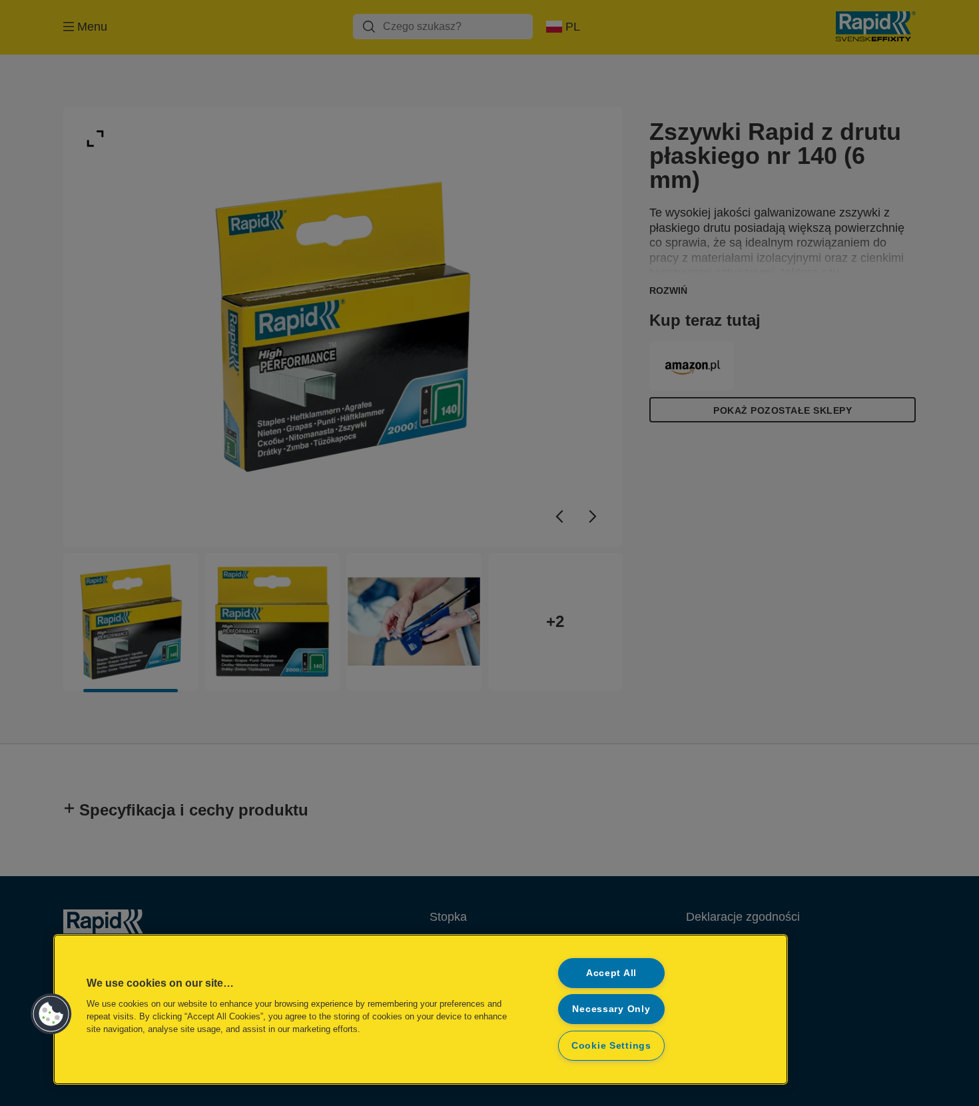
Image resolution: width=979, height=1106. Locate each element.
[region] (420, 1009)
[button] (51, 1014)
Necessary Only (611, 1008)
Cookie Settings (611, 1045)
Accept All (611, 972)
